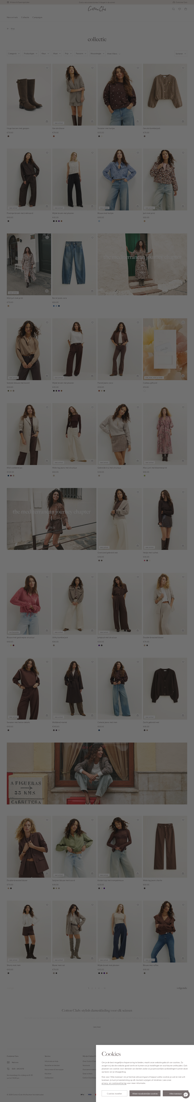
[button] (186, 1094)
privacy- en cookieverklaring (114, 1083)
